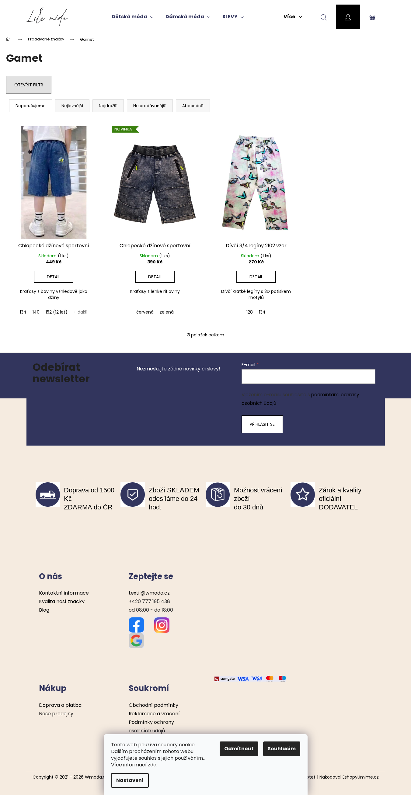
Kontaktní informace (64, 592)
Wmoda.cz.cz (99, 777)
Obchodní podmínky (153, 705)
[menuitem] (132, 17)
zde (152, 764)
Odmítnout (239, 748)
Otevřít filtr (28, 85)
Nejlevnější (72, 106)
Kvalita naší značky (62, 601)
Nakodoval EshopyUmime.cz (349, 777)
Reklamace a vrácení (154, 713)
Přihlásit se (262, 424)
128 (249, 312)
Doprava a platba (60, 705)
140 (36, 312)
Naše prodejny (56, 713)
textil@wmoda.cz (149, 592)
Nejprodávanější (149, 106)
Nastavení (130, 780)
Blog (44, 609)
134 (23, 312)
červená (145, 312)
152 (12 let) (57, 312)
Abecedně (193, 106)
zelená (167, 312)
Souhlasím (282, 748)
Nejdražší (108, 106)
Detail (53, 277)
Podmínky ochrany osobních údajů (151, 726)
